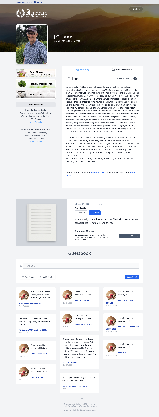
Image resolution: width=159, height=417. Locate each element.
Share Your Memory (130, 236)
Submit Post (132, 277)
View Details (36, 122)
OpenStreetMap (82, 410)
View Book (81, 213)
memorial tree (97, 172)
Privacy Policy (72, 406)
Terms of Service (86, 406)
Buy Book (95, 213)
